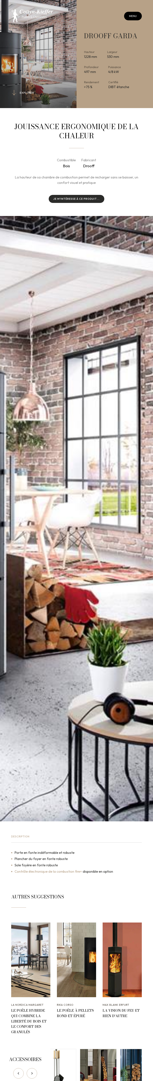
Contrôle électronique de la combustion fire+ (48, 871)
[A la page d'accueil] (32, 15)
